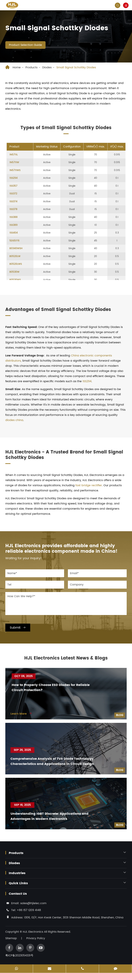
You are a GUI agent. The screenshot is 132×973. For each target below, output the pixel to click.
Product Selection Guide (25, 45)
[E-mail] (49, 969)
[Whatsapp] (16, 969)
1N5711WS (14, 170)
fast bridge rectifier (88, 485)
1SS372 (13, 193)
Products (31, 67)
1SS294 (13, 178)
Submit (18, 627)
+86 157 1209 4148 (29, 910)
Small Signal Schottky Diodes (76, 67)
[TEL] (82, 969)
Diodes (47, 67)
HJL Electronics (33, 932)
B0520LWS (15, 264)
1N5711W (14, 162)
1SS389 (13, 225)
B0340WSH (16, 248)
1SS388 (13, 217)
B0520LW (14, 256)
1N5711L (13, 154)
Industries (17, 873)
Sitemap (11, 938)
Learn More (21, 714)
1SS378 (13, 209)
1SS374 (13, 201)
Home (17, 67)
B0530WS (15, 280)
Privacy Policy (35, 938)
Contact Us (18, 894)
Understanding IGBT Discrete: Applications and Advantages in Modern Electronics (49, 816)
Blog (119, 715)
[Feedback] (115, 969)
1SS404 (13, 233)
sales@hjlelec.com (33, 903)
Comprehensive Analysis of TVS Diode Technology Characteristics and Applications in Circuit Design (52, 761)
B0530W (14, 272)
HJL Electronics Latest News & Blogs (66, 658)
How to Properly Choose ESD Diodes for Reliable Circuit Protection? (51, 687)
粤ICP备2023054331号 (19, 955)
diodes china (14, 420)
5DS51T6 (14, 240)
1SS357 (13, 186)
